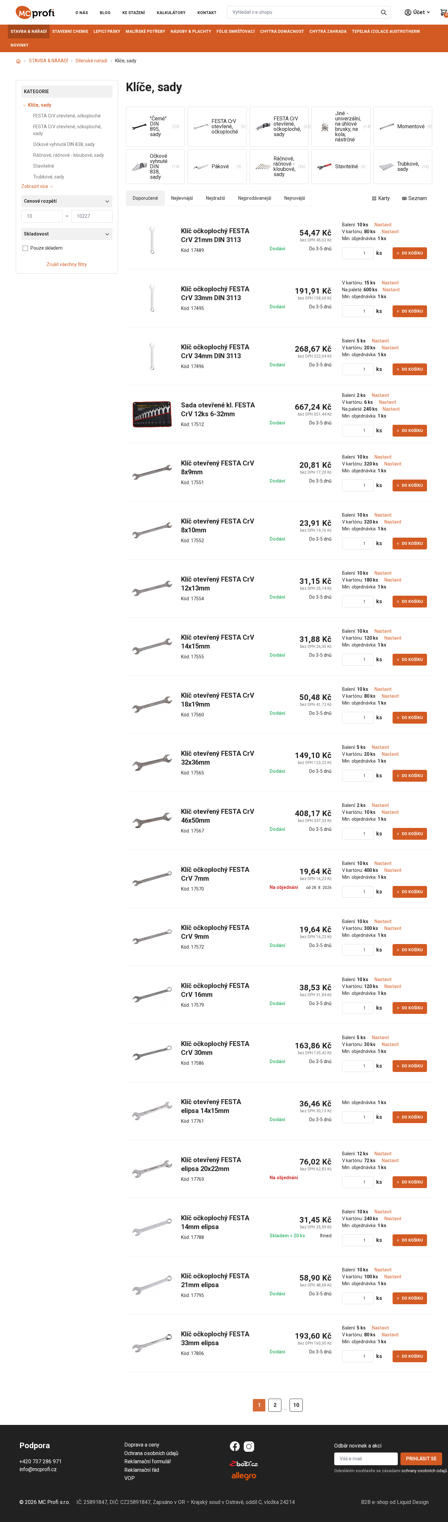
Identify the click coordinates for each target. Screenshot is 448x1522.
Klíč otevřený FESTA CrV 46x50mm (218, 816)
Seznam (417, 198)
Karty (384, 198)
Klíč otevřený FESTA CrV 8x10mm (218, 525)
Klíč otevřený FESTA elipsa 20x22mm (212, 1164)
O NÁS (81, 12)
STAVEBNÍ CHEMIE (70, 31)
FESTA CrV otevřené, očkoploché (67, 115)
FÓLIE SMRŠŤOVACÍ (235, 31)
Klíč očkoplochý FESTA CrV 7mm (216, 874)
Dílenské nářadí (91, 60)
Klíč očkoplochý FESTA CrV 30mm (216, 1048)
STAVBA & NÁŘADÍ (28, 31)
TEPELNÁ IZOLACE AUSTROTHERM (386, 31)
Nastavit (383, 224)
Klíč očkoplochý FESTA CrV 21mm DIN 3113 (216, 235)
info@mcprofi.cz (38, 1469)
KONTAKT (206, 12)
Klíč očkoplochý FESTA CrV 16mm (216, 990)
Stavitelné (43, 166)
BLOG (105, 12)
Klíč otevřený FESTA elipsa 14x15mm (212, 1106)
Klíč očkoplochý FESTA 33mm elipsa (216, 1338)
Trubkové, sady (48, 176)
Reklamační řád (141, 1470)
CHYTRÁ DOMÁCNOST (282, 31)
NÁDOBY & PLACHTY (191, 31)
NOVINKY (19, 45)
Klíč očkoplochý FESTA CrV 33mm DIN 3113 (216, 293)
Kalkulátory (171, 12)
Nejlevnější (182, 198)
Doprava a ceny (141, 1445)
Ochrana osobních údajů (151, 1453)
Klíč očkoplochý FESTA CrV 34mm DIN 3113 (216, 351)
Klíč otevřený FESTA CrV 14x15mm (218, 641)
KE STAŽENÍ (133, 12)
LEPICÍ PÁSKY (106, 31)
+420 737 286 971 (40, 1461)
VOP (129, 1478)
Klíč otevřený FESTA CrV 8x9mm (218, 467)
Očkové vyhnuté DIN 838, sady (64, 144)
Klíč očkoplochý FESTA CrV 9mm (216, 932)
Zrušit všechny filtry (67, 264)
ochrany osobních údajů (424, 1470)
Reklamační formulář (147, 1461)
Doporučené (145, 198)
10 (296, 1405)
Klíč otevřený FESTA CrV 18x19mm (218, 700)
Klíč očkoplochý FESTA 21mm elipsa (216, 1280)
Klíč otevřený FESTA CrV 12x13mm (218, 583)
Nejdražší (215, 198)
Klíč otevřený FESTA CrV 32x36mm (218, 758)
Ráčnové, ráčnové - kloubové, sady (68, 155)
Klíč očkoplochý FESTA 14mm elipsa (216, 1222)
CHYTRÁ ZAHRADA (328, 31)
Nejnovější (294, 198)
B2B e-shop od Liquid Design (395, 1502)
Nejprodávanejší (254, 198)
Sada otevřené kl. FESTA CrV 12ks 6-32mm (218, 409)
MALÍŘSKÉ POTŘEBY (145, 31)
